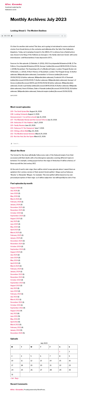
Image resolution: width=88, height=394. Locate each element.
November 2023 (16, 277)
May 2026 (14, 196)
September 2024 (16, 249)
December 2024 (16, 241)
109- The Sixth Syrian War (19, 111)
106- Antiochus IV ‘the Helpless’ (22, 122)
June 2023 (14, 291)
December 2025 (16, 207)
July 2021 (13, 313)
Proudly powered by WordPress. (34, 389)
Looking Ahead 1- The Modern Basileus (28, 31)
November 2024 (16, 244)
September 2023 (16, 283)
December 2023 (16, 274)
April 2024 (14, 263)
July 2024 (13, 255)
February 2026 (15, 202)
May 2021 (14, 319)
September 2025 (16, 216)
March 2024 (14, 266)
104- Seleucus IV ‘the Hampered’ (22, 128)
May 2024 (14, 260)
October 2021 (15, 305)
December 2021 (16, 302)
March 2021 (14, 324)
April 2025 (14, 230)
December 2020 (16, 333)
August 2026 (15, 188)
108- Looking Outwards (19, 114)
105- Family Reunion (17, 125)
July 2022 (13, 297)
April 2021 (14, 322)
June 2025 (14, 224)
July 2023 (13, 288)
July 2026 (13, 191)
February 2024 (15, 269)
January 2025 (15, 238)
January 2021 (15, 330)
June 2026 (14, 193)
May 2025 (14, 227)
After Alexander (13, 4)
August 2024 (15, 252)
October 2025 (15, 213)
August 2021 (15, 311)
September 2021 (16, 308)
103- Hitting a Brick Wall (19, 131)
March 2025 (14, 232)
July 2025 (13, 221)
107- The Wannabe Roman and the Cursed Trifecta (28, 120)
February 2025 (15, 235)
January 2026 (15, 204)
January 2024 (15, 271)
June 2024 (14, 258)
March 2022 (14, 299)
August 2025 (15, 218)
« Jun (12, 378)
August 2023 (15, 285)
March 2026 (14, 199)
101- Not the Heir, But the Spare (22, 136)
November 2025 (16, 210)
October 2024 (15, 246)
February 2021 (15, 327)
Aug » (17, 378)
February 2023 (15, 294)
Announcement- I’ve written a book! (23, 117)
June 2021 (14, 316)
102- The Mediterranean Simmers (22, 134)
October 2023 (15, 280)
